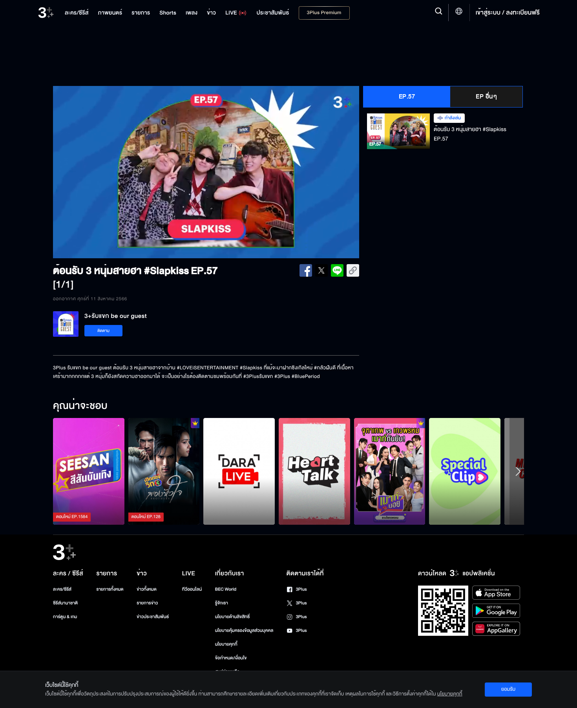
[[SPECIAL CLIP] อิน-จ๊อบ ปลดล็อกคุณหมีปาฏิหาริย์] (464, 471)
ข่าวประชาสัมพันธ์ (153, 616)
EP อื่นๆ (486, 96)
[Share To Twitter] (321, 270)
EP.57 (407, 96)
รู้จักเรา (221, 603)
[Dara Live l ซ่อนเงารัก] (239, 471)
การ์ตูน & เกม (65, 616)
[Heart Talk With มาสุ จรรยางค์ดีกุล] (314, 471)
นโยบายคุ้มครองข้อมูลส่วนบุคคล (244, 630)
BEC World (225, 589)
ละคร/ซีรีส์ (62, 589)
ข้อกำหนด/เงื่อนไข (231, 658)
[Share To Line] (337, 270)
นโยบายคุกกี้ (226, 644)
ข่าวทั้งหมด (147, 589)
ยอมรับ (508, 689)
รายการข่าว (147, 603)
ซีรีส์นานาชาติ (65, 603)
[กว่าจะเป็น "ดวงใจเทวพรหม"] (389, 471)
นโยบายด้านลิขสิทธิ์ (232, 616)
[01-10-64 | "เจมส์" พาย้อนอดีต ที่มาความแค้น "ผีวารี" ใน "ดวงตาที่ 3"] (88, 471)
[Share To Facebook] (305, 270)
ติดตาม (103, 330)
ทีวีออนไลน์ (192, 589)
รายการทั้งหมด (109, 589)
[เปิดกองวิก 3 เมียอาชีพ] (164, 471)
